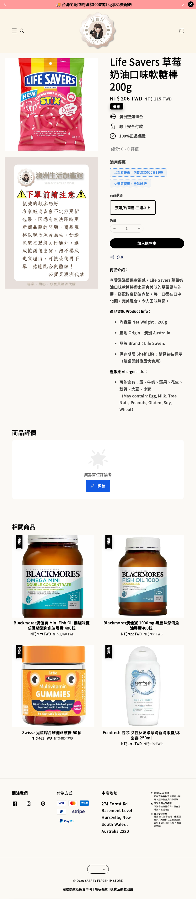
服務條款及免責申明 (77, 889)
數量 (113, 220)
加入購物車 (147, 243)
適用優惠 (118, 162)
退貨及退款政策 (121, 889)
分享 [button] (120, 257)
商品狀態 (116, 195)
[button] (14, 31)
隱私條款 (101, 889)
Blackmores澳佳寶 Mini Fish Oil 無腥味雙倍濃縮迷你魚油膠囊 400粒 (44, 885)
